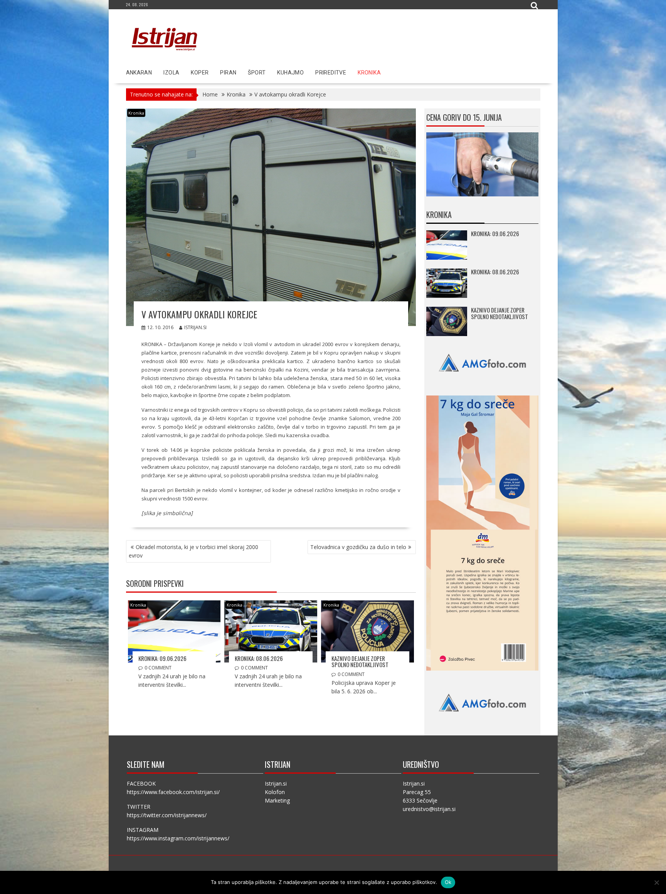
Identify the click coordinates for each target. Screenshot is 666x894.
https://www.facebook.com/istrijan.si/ (173, 792)
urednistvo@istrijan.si (429, 809)
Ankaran (139, 72)
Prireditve (330, 72)
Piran (228, 72)
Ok (448, 882)
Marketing (277, 800)
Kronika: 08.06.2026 (259, 658)
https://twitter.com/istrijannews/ (167, 815)
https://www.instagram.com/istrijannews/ (178, 838)
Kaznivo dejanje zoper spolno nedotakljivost (359, 661)
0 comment (158, 667)
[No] (656, 882)
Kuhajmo (290, 72)
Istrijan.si (195, 327)
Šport (257, 72)
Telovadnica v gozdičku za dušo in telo (358, 547)
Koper (200, 72)
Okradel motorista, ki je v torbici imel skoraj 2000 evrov (193, 551)
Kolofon (275, 792)
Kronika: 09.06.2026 (162, 658)
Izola (171, 72)
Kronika (369, 72)
